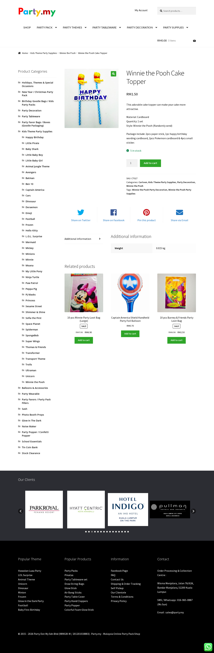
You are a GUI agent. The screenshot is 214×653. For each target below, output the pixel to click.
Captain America (35, 189)
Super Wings (33, 341)
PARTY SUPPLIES (173, 27)
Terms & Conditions (122, 596)
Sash (24, 408)
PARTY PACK (44, 27)
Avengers (31, 172)
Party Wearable (30, 393)
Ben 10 (29, 184)
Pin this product (146, 220)
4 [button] (95, 532)
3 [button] (92, 532)
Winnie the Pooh (68, 53)
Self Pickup (117, 588)
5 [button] (98, 532)
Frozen (29, 224)
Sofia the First (33, 318)
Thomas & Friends (36, 347)
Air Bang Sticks (73, 592)
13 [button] (122, 532)
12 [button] (119, 532)
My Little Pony (34, 271)
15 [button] (128, 532)
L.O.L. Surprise (34, 236)
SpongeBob (32, 335)
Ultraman (31, 370)
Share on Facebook (113, 220)
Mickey (30, 248)
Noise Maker (29, 426)
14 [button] (125, 532)
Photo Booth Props (33, 414)
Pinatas (69, 575)
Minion (22, 592)
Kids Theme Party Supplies (43, 53)
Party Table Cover (75, 596)
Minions (30, 253)
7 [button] (104, 532)
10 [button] (113, 532)
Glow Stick (71, 588)
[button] (113, 73)
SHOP (27, 27)
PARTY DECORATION (140, 27)
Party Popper (72, 605)
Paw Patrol (32, 283)
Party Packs (71, 570)
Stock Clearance (31, 453)
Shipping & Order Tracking (126, 583)
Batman (30, 178)
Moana (29, 265)
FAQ (113, 575)
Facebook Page (119, 570)
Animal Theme (26, 579)
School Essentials (32, 441)
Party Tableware (31, 116)
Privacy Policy (119, 601)
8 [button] (107, 532)
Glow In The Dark (31, 420)
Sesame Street (34, 306)
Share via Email (179, 220)
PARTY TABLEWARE (104, 27)
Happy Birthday (35, 137)
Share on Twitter (80, 220)
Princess (30, 300)
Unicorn (30, 376)
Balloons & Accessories (35, 387)
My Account (141, 10)
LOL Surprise (25, 575)
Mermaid (31, 242)
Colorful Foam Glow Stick (79, 609)
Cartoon (143, 182)
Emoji (29, 213)
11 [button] (116, 532)
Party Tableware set (76, 579)
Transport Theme (35, 358)
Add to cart (150, 163)
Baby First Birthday (29, 609)
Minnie (29, 259)
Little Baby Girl (34, 160)
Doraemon (32, 207)
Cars (28, 195)
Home (25, 53)
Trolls (29, 364)
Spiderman (32, 329)
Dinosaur (31, 201)
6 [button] (101, 532)
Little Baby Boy (34, 154)
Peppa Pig (31, 288)
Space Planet (33, 323)
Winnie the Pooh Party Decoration (149, 189)
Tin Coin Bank (30, 447)
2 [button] (89, 532)
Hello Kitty (32, 230)
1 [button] (86, 532)
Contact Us (117, 579)
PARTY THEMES (72, 27)
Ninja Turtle (32, 277)
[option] (44, 509)
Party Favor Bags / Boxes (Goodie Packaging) (36, 124)
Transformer (33, 353)
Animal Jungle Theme (37, 166)
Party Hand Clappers (76, 601)
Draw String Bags (74, 583)
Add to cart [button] (84, 340)
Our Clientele (118, 592)
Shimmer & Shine (35, 312)
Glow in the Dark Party (31, 601)
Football (30, 219)
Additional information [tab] (78, 238)
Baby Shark (32, 149)
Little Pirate (32, 143)
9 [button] (110, 532)
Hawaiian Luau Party (29, 570)
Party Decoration (186, 182)
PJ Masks (31, 294)
